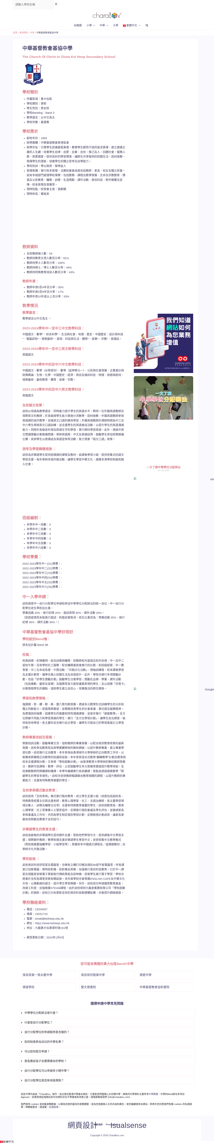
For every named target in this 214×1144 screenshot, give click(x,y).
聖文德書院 (88, 987)
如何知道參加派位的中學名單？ (44, 1041)
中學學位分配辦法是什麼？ (41, 1012)
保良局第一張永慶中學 (37, 975)
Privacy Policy (113, 1124)
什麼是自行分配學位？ (38, 1022)
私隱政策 (53, 1107)
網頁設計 (83, 1125)
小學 (89, 25)
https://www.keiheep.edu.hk (52, 923)
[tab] (107, 1013)
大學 (115, 25)
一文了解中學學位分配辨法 (163, 467)
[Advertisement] (74, 222)
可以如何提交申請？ (37, 1051)
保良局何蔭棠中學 (93, 975)
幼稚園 (78, 25)
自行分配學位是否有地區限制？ (44, 1080)
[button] (93, 25)
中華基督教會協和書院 (154, 987)
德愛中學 (145, 975)
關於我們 (98, 1124)
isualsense (128, 1125)
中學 (102, 25)
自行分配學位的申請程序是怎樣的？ (47, 1032)
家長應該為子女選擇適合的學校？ (45, 1061)
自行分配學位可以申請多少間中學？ (47, 1070)
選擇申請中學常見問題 (107, 1003)
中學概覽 (153, 1094)
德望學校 (28, 987)
